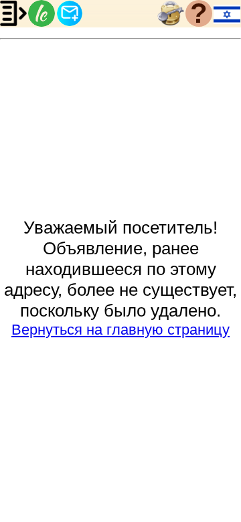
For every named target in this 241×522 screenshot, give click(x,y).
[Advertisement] (120, 129)
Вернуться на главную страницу (120, 329)
